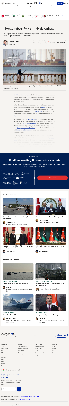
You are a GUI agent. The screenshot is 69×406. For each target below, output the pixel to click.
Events (13, 3)
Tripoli (15, 116)
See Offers (52, 178)
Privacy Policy (38, 348)
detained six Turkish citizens (23, 130)
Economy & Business (41, 11)
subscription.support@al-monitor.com (30, 396)
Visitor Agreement (39, 346)
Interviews (59, 11)
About (53, 346)
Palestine (3, 357)
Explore (51, 11)
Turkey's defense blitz (10, 315)
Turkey (3, 346)
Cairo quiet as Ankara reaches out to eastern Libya (51, 247)
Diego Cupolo (15, 41)
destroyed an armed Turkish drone (26, 128)
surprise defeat (38, 111)
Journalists (54, 348)
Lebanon (3, 363)
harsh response (32, 119)
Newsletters (8, 3)
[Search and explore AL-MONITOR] (2, 3)
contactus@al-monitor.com (24, 399)
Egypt (24, 146)
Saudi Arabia (4, 348)
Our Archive (21, 355)
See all (64, 16)
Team (53, 350)
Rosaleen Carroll (55, 289)
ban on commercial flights (29, 123)
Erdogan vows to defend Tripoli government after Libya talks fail (18, 247)
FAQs (36, 350)
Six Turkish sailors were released (22, 95)
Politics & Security (12, 11)
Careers (54, 353)
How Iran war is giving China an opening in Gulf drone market (50, 285)
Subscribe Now (61, 335)
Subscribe (60, 3)
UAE (2, 353)
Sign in (66, 3)
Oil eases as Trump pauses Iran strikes (15, 284)
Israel (2, 355)
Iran (2, 350)
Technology (30, 11)
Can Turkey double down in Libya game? (49, 217)
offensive (43, 107)
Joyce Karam (45, 289)
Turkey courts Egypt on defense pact (48, 315)
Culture (22, 11)
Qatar (2, 361)
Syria (2, 366)
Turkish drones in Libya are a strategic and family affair (17, 218)
